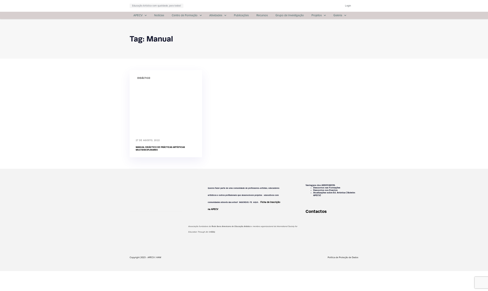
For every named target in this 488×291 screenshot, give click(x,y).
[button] (357, 6)
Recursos (262, 15)
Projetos (316, 15)
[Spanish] (332, 5)
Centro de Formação (184, 15)
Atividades (215, 15)
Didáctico (143, 78)
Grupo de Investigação (289, 15)
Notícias (159, 15)
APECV (138, 15)
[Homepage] (156, 192)
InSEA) (212, 232)
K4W (159, 257)
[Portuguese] (328, 5)
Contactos (316, 211)
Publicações (241, 15)
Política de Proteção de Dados (343, 257)
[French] (323, 5)
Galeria (337, 15)
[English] (319, 5)
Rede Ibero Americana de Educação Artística (231, 226)
